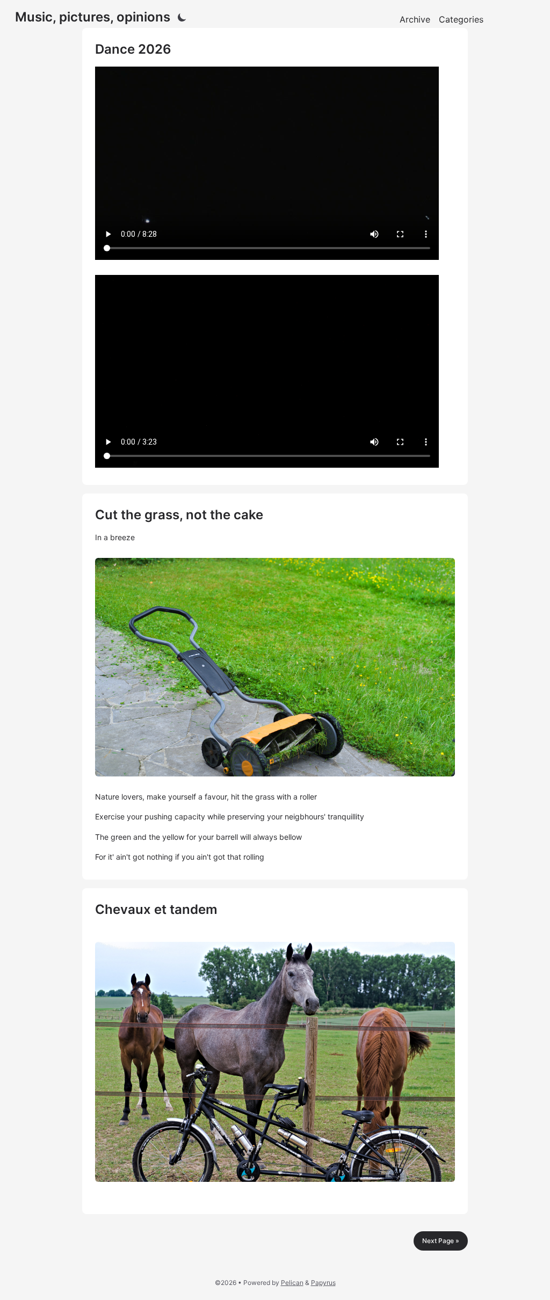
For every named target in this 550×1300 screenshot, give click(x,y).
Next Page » (440, 1241)
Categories (461, 19)
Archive (415, 19)
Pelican (292, 1283)
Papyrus (323, 1283)
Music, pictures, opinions (92, 17)
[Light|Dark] (182, 17)
